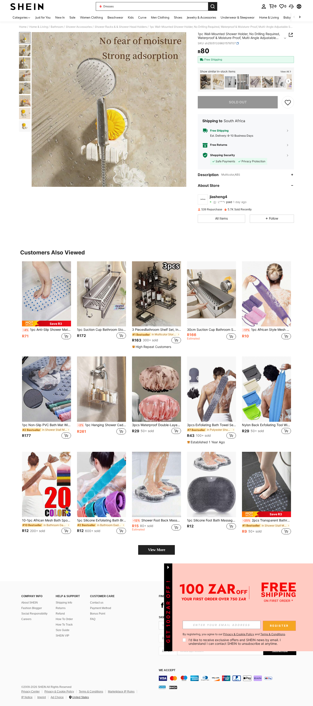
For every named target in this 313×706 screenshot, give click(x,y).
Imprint (41, 697)
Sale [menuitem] (72, 17)
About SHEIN (29, 602)
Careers (26, 619)
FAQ (92, 619)
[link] (273, 6)
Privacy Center (30, 691)
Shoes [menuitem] (178, 17)
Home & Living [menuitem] (269, 17)
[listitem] (205, 82)
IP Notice (27, 697)
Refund (60, 613)
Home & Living (38, 26)
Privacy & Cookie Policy (59, 691)
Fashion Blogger (31, 608)
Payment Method (100, 608)
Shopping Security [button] (222, 155)
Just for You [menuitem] (43, 17)
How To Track (64, 624)
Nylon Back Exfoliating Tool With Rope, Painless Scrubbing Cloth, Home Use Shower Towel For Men (266, 425)
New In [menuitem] (60, 17)
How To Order (64, 619)
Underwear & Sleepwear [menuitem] (238, 17)
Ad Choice (57, 697)
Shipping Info (64, 602)
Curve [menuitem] (142, 17)
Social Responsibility (34, 613)
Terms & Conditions (91, 691)
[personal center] (263, 6)
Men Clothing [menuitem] (160, 17)
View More (156, 550)
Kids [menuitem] (131, 17)
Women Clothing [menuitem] (91, 17)
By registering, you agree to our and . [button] (234, 634)
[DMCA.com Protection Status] (173, 687)
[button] (291, 6)
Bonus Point (97, 613)
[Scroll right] (299, 17)
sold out (238, 102)
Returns (61, 608)
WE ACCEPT (167, 670)
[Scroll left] (294, 17)
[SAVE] (288, 102)
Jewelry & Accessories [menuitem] (201, 17)
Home (23, 26)
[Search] (212, 6)
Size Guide (62, 630)
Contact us (96, 602)
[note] (46, 323)
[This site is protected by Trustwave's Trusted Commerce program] (162, 687)
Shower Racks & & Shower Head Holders (121, 26)
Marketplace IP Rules (121, 691)
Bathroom (57, 26)
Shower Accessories (79, 26)
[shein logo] (27, 6)
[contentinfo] (227, 678)
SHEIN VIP (62, 635)
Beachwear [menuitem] (115, 17)
